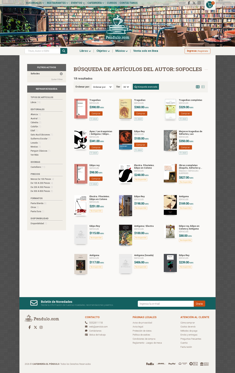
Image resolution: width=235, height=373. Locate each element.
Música (120, 50)
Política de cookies (141, 334)
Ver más (35, 155)
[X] (194, 3)
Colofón (36, 126)
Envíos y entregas (188, 334)
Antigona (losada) (144, 255)
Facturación (186, 347)
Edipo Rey (139, 131)
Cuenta (184, 343)
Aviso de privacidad (142, 322)
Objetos (102, 50)
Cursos (112, 3)
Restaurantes (56, 3)
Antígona (184, 196)
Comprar (96, 113)
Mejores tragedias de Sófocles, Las (190, 132)
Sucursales (34, 3)
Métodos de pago (188, 330)
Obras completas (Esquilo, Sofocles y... (190, 166)
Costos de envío (187, 326)
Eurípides (183, 173)
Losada (36, 142)
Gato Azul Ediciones (42, 134)
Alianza (36, 114)
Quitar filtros (57, 79)
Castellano (38, 167)
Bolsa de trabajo (97, 334)
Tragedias (95, 100)
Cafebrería (94, 3)
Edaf (34, 130)
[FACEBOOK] (188, 3)
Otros (35, 207)
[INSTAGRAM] (199, 3)
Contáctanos (129, 3)
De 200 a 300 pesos (42, 187)
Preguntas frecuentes (190, 339)
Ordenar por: (82, 87)
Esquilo (183, 171)
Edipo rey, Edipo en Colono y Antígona (189, 227)
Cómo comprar (187, 322)
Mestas (36, 146)
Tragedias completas (190, 100)
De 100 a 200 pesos (42, 183)
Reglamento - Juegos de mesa (147, 343)
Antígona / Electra (144, 226)
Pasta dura (37, 211)
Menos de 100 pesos (42, 179)
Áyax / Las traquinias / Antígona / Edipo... (100, 132)
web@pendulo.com (98, 326)
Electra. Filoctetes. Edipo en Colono (144, 166)
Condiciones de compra (144, 339)
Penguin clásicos (40, 151)
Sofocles (94, 168)
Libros (84, 50)
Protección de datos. (142, 330)
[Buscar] (63, 51)
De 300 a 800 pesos (42, 191)
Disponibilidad (39, 223)
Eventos (77, 3)
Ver (118, 87)
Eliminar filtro (61, 73)
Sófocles (94, 103)
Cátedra (36, 122)
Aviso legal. (138, 326)
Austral (36, 118)
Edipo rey (94, 165)
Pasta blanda (38, 203)
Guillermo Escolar (41, 138)
